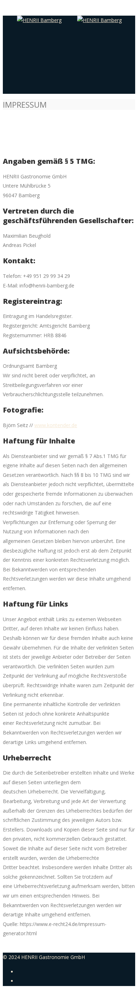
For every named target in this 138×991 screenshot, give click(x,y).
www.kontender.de (55, 425)
